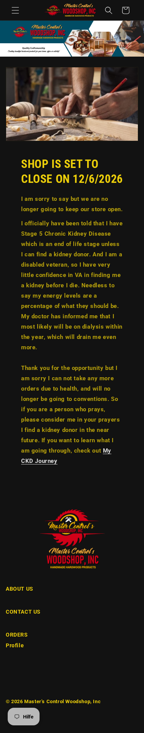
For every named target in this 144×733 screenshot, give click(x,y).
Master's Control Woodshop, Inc (62, 701)
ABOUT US (19, 589)
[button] (15, 10)
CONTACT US (23, 612)
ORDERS (17, 635)
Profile (15, 645)
